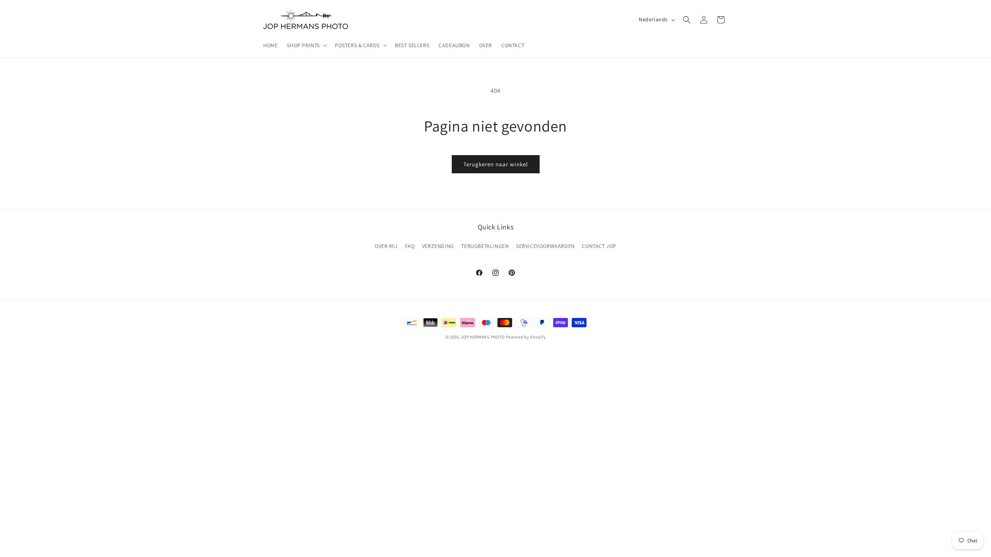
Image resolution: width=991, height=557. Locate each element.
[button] (306, 45)
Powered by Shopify (526, 337)
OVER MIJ (386, 246)
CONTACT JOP (599, 246)
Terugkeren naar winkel (495, 164)
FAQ (410, 246)
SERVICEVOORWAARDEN (545, 246)
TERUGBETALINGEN (485, 246)
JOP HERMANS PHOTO (483, 337)
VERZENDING (438, 246)
